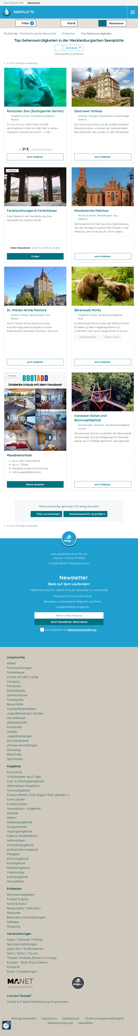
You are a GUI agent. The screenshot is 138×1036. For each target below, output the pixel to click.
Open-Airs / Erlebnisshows (25, 949)
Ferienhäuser (16, 672)
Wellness (13, 922)
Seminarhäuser (17, 695)
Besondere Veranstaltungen (26, 917)
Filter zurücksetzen (48, 514)
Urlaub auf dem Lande (22, 677)
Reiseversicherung (60, 1023)
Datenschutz (70, 1018)
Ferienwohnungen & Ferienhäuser (32, 211)
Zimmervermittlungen (22, 745)
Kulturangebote (18, 859)
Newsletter (85, 1023)
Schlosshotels (16, 691)
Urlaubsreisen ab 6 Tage (24, 777)
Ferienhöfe (14, 727)
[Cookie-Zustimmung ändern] (7, 1025)
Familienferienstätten (21, 709)
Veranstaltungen (19, 934)
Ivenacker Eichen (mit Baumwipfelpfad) (90, 418)
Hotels (11, 663)
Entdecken (68, 33)
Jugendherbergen (19, 736)
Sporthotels (15, 759)
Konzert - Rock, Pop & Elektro (27, 962)
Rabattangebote (18, 868)
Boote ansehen (35, 484)
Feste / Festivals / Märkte (25, 940)
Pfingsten (13, 854)
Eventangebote (17, 877)
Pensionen (14, 686)
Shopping (13, 926)
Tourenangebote (18, 790)
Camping (13, 681)
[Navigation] (132, 12)
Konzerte (13, 967)
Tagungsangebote (19, 831)
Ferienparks (15, 700)
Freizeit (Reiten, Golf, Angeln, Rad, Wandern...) (38, 795)
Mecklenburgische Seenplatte (38, 33)
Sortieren (72, 47)
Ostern (11, 818)
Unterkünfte (16, 657)
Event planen (16, 799)
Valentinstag (15, 872)
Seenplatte (34, 2)
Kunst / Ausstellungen (22, 971)
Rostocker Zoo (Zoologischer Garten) (35, 111)
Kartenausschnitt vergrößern (87, 514)
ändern (56, 247)
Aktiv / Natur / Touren (22, 953)
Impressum (49, 1018)
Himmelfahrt (15, 881)
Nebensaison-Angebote (23, 786)
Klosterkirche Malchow (91, 211)
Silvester (13, 813)
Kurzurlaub (14, 772)
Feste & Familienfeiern (22, 836)
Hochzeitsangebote (20, 845)
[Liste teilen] (58, 48)
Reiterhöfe (14, 754)
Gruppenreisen (17, 827)
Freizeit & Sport (17, 899)
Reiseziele (14, 913)
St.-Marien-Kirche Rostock (27, 310)
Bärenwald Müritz (87, 310)
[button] (25, 12)
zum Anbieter (35, 156)
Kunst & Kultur (17, 904)
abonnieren (69, 622)
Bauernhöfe (15, 704)
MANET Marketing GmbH (73, 563)
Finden (35, 256)
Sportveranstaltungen (22, 944)
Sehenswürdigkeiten (21, 894)
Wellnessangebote (19, 822)
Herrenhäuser (16, 718)
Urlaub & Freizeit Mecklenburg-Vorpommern (38, 1002)
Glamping (13, 750)
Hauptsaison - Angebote (24, 808)
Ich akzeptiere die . (71, 629)
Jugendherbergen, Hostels (25, 713)
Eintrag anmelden (24, 1018)
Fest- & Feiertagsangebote (25, 781)
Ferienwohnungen (19, 668)
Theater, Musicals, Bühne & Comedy (31, 958)
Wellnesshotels (17, 722)
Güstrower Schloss (88, 111)
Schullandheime (18, 741)
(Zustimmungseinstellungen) (104, 1018)
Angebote (14, 766)
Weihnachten (16, 840)
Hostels (12, 732)
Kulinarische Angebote (22, 849)
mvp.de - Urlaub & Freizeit (69, 558)
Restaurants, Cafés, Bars (24, 908)
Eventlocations (17, 804)
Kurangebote (16, 863)
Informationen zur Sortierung (69, 53)
